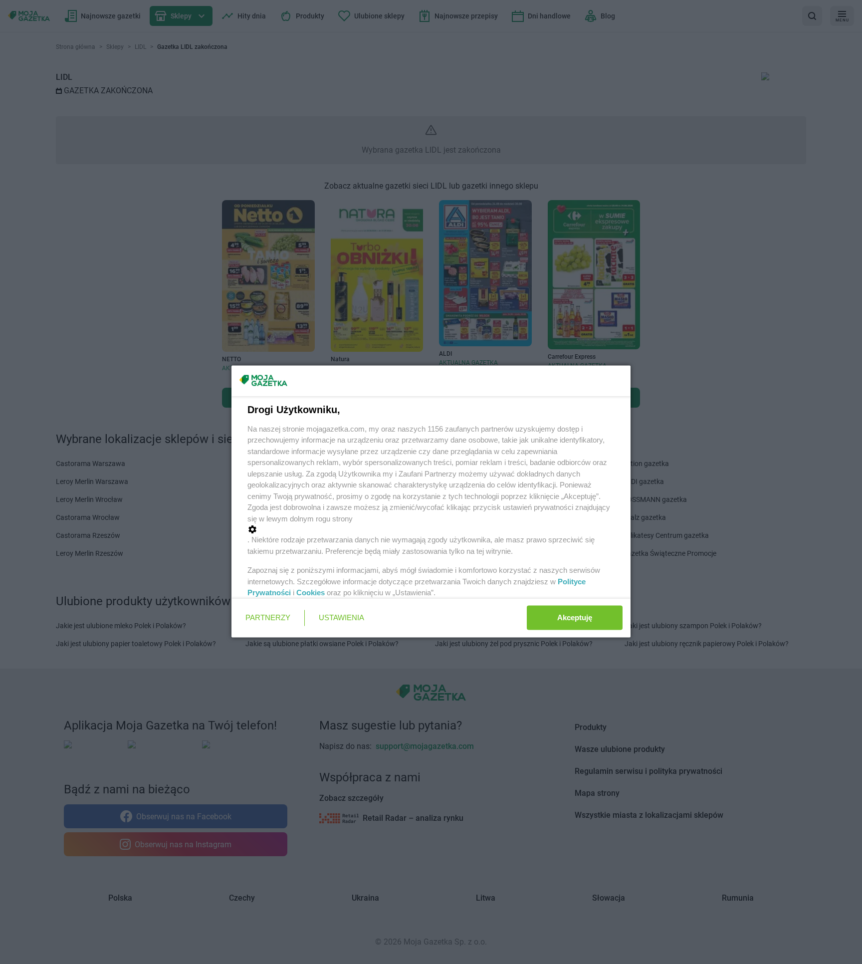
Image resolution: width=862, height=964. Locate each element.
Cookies (310, 592)
